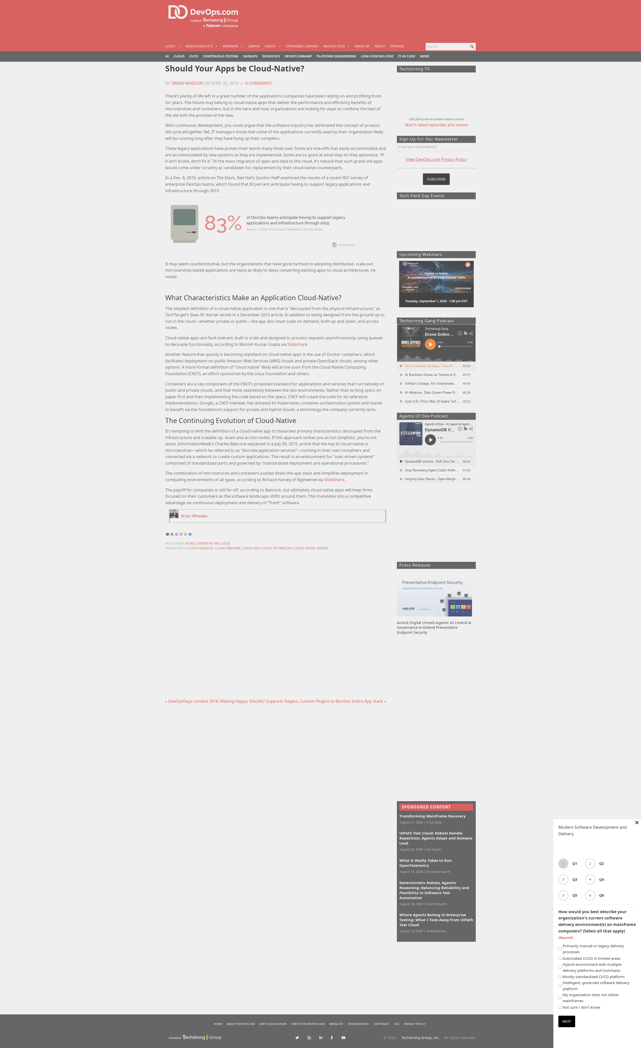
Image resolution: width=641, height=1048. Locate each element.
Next (566, 1021)
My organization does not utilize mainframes (590, 997)
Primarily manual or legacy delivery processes (593, 948)
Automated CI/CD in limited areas (591, 958)
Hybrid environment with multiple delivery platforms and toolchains (592, 967)
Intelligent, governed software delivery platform (596, 985)
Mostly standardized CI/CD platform (594, 976)
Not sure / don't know (581, 1007)
